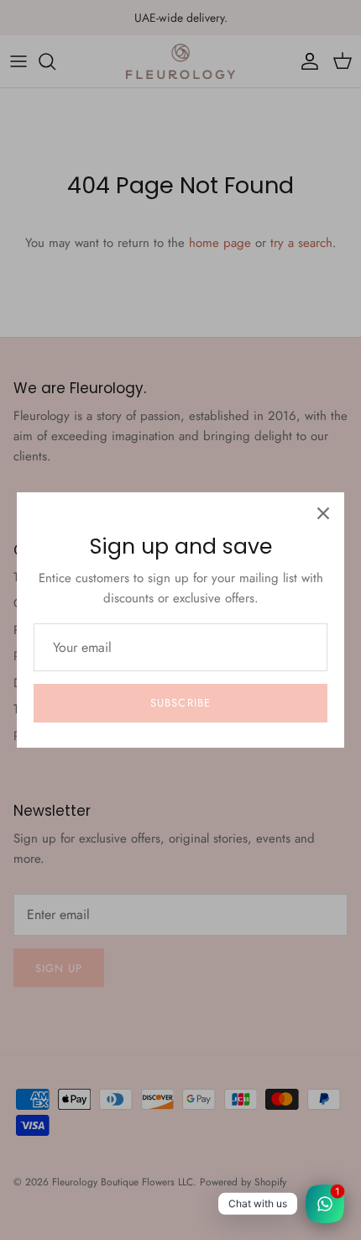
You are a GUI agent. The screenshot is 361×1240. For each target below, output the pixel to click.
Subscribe (180, 703)
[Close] (323, 513)
